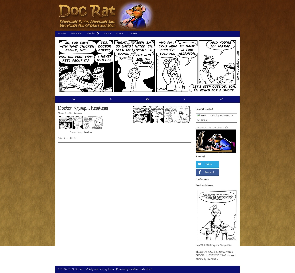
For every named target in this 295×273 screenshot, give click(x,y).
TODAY (62, 33)
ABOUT (91, 33)
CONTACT (134, 33)
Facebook (209, 172)
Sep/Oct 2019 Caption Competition (214, 245)
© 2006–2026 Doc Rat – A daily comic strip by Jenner (86, 269)
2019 (74, 138)
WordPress (134, 269)
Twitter (208, 164)
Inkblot (149, 269)
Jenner (79, 113)
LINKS (119, 33)
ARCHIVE (76, 33)
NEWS (107, 33)
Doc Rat (63, 138)
